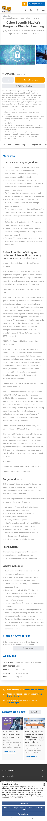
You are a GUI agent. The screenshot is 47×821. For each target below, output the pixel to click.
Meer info (7, 145)
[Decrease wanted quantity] (3, 80)
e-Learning (6, 16)
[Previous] (5, 738)
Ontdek (34, 712)
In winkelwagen (31, 80)
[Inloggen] (31, 9)
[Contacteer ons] (24, 4)
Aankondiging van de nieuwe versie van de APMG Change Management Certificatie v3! (34, 737)
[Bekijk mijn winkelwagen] (37, 9)
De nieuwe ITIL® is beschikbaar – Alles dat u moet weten (11, 734)
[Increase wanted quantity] (12, 80)
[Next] (41, 738)
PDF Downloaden (25, 86)
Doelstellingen (21, 145)
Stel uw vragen (28, 648)
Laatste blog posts (14, 711)
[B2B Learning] (7, 9)
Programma (36, 145)
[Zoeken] (25, 9)
